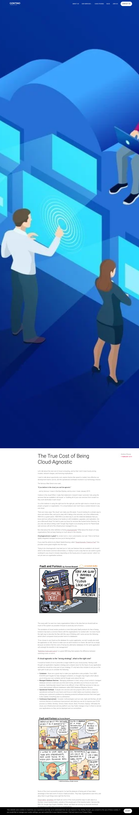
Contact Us (126, 3)
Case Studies (99, 3)
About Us (76, 3)
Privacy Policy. (87, 812)
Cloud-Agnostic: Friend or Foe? (86, 542)
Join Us (115, 3)
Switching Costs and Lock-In (47, 651)
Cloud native (42, 800)
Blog (108, 3)
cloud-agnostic (72, 530)
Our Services (86, 3)
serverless (50, 800)
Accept (127, 811)
